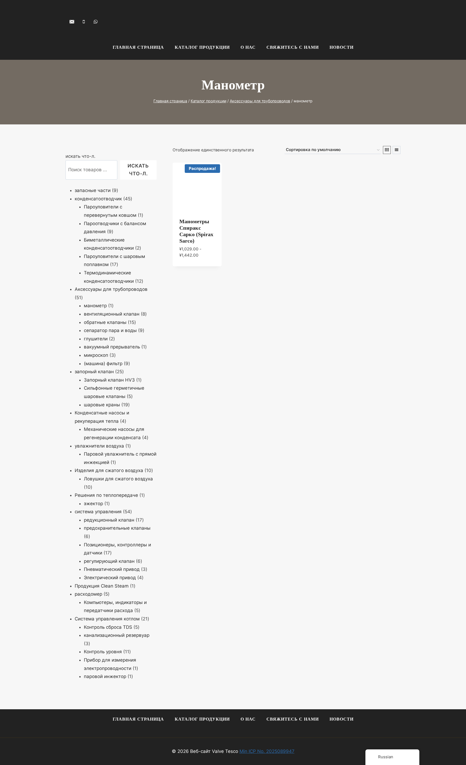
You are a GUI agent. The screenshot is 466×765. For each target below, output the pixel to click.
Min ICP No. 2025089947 (266, 751)
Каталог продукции (202, 47)
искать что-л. (80, 156)
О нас (248, 47)
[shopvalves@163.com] (71, 21)
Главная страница (138, 47)
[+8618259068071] (95, 21)
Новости (342, 47)
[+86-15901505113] (83, 21)
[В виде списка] (396, 150)
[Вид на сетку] (387, 150)
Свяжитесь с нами (292, 47)
